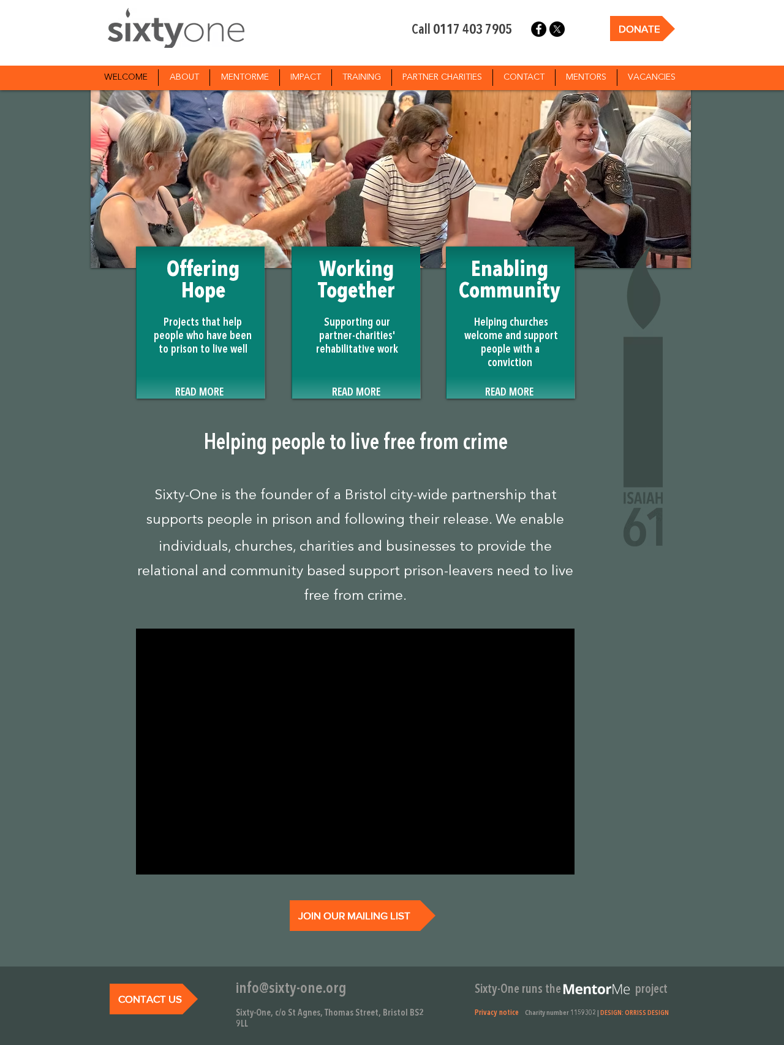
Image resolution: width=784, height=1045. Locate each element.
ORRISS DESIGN (647, 1013)
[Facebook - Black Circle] (538, 29)
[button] (511, 323)
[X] (557, 29)
